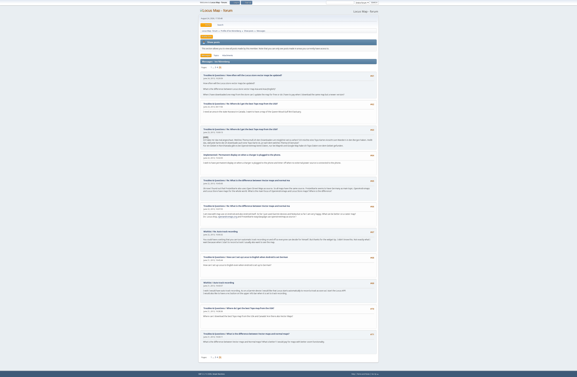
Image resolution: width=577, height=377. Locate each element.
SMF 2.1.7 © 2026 (205, 374)
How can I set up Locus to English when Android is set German (257, 257)
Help (353, 374)
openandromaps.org (227, 216)
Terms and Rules (363, 374)
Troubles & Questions (214, 75)
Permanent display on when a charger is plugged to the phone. (250, 155)
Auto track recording (223, 282)
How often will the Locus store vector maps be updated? (254, 75)
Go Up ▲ (375, 374)
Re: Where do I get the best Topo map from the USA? (252, 103)
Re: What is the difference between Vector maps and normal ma (258, 180)
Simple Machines (218, 374)
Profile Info (207, 36)
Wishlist (207, 231)
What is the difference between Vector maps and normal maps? (258, 333)
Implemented (210, 155)
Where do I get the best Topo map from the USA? (250, 308)
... (213, 67)
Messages (206, 55)
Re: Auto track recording (225, 231)
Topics (216, 55)
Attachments (227, 55)
